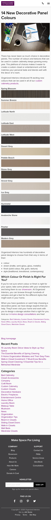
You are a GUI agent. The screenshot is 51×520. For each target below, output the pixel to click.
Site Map (33, 515)
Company (5, 380)
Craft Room (6, 383)
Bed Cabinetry (15, 319)
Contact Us (38, 450)
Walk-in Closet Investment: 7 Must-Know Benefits (23, 359)
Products (12, 458)
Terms (25, 515)
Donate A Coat (13, 473)
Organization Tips (9, 417)
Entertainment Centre (41, 319)
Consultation (38, 465)
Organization (7, 414)
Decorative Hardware (11, 392)
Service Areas (38, 458)
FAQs (38, 454)
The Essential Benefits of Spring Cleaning (20, 353)
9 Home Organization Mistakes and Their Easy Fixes (25, 356)
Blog (13, 450)
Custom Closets (27, 319)
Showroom (12, 454)
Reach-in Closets (34, 322)
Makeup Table (7, 406)
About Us (13, 462)
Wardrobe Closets (18, 324)
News (25, 322)
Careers (13, 469)
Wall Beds (5, 428)
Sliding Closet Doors (10, 422)
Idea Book (38, 462)
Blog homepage (8, 338)
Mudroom (5, 408)
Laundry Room (16, 322)
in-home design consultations (22, 314)
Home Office (5, 322)
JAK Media (28, 512)
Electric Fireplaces (9, 394)
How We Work (13, 465)
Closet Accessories (10, 378)
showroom (27, 289)
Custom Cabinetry (9, 386)
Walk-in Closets (8, 425)
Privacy (17, 515)
